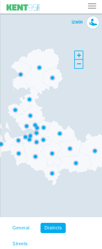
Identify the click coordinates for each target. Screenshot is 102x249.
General (21, 227)
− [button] (79, 64)
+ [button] (79, 55)
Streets (20, 243)
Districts (53, 227)
